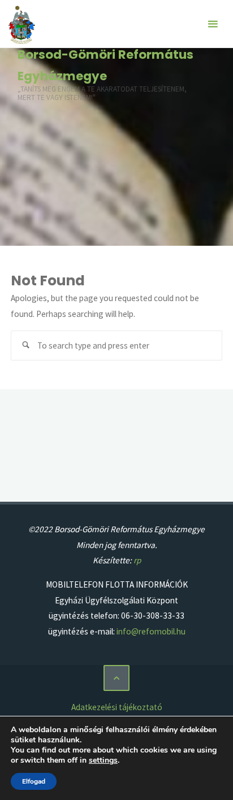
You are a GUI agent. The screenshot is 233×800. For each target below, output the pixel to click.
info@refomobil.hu (150, 631)
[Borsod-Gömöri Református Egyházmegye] (21, 24)
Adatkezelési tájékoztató (116, 707)
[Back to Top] (116, 678)
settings (103, 760)
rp (137, 560)
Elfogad (33, 781)
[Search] (26, 346)
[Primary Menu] (212, 24)
